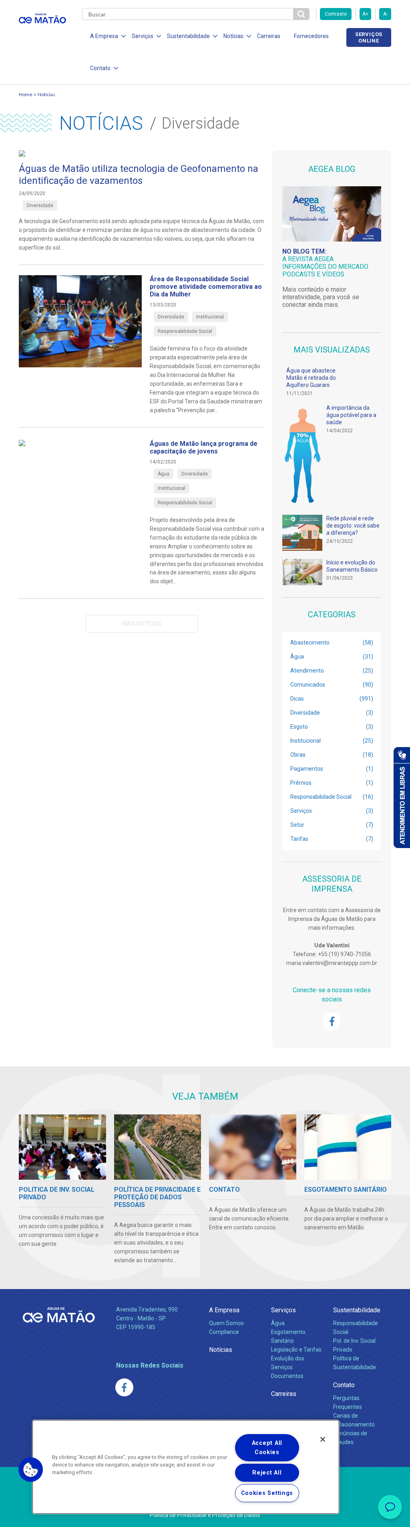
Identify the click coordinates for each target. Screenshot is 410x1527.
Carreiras (268, 36)
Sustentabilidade (356, 1310)
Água (278, 1323)
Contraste (336, 14)
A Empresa (224, 1310)
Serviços (283, 1310)
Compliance (224, 1332)
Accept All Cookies (267, 1448)
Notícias (46, 94)
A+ (365, 14)
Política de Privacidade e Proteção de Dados (205, 1515)
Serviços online (368, 37)
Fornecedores (311, 36)
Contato (344, 1385)
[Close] (323, 1439)
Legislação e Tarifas (296, 1349)
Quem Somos (226, 1323)
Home (25, 94)
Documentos (287, 1376)
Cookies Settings (267, 1493)
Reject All (266, 1472)
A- (385, 14)
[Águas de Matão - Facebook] (332, 1021)
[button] (31, 1470)
